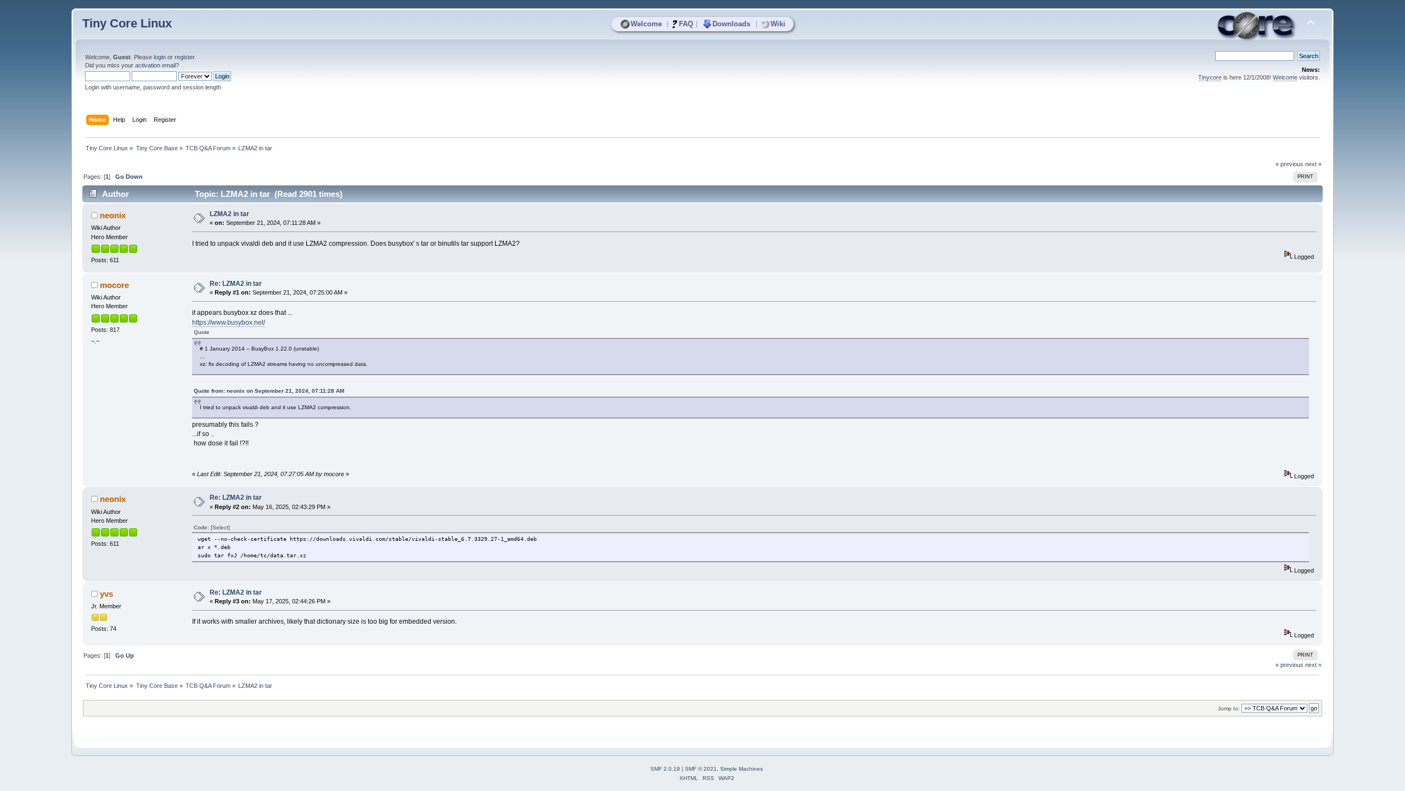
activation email (155, 65)
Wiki (778, 24)
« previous (1289, 164)
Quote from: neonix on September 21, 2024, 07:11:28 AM (269, 391)
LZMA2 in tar (229, 214)
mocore (114, 285)
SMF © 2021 (701, 769)
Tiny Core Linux (127, 23)
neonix (113, 215)
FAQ (686, 24)
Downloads (731, 24)
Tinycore (1210, 77)
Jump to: (1229, 708)
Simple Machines (741, 769)
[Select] (220, 527)
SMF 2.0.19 (665, 769)
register (184, 57)
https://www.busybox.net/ (228, 322)
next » (1313, 164)
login (160, 57)
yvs (106, 593)
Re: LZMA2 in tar (236, 283)
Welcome (646, 24)
